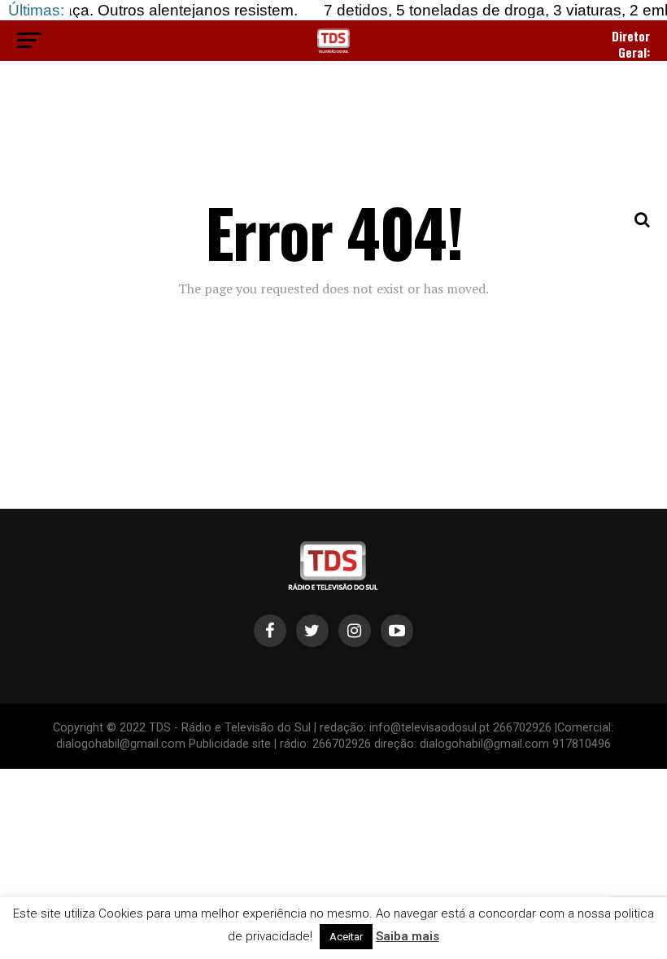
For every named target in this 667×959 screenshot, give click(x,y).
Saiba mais (407, 936)
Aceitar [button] (346, 937)
